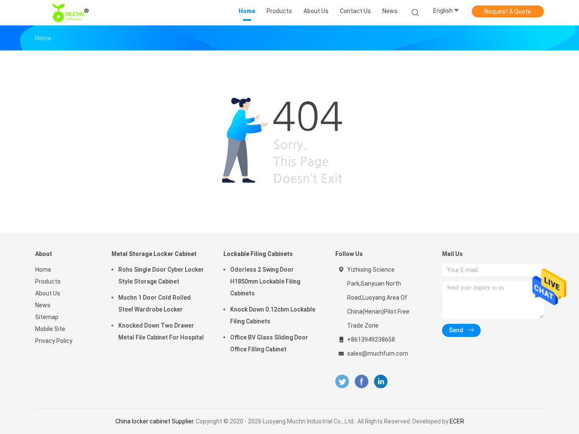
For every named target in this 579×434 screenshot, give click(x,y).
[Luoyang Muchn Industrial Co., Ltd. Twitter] (342, 381)
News (42, 305)
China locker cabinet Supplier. (155, 421)
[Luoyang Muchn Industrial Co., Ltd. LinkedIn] (381, 381)
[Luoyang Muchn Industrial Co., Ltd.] (72, 13)
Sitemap (46, 317)
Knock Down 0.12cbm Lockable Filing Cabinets (272, 315)
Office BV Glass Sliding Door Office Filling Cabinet (269, 343)
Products (48, 281)
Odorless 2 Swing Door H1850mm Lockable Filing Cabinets (265, 281)
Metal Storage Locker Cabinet (154, 253)
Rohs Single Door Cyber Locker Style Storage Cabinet (161, 275)
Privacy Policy (53, 340)
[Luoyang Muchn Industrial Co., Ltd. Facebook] (361, 381)
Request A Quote (507, 11)
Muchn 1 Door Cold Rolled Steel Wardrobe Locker (154, 303)
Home (43, 269)
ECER (457, 421)
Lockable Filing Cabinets (258, 253)
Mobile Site (50, 329)
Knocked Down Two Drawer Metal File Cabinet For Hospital (161, 331)
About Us (47, 293)
